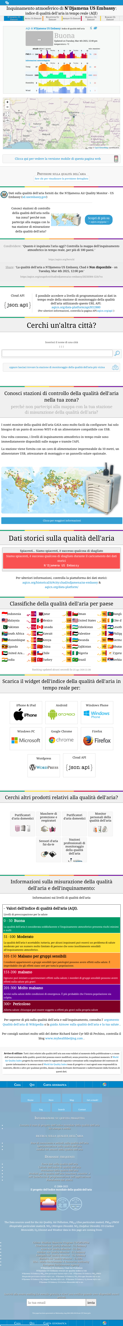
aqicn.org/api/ (105, 310)
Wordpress (43, 758)
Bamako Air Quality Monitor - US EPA (60, 1258)
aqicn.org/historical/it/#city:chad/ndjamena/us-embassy (60, 582)
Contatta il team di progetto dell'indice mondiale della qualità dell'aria (59, 1125)
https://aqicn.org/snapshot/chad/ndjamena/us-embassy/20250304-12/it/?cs (61, 276)
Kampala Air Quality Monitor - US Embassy (61, 1255)
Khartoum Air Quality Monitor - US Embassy (60, 1245)
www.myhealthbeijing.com (64, 1038)
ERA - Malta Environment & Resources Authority (61, 1261)
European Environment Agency (61, 1264)
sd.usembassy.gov (34, 197)
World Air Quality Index (55, 1064)
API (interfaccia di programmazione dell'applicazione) (59, 1176)
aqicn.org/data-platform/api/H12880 (76, 307)
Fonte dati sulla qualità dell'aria (59, 1163)
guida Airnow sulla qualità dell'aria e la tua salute (84, 1024)
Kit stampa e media (59, 1128)
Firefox (97, 731)
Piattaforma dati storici (59, 1179)
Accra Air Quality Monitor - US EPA (61, 1248)
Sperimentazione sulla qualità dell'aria (59, 1146)
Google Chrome (61, 731)
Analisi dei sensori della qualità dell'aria (59, 1149)
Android (61, 705)
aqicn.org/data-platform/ (61, 587)
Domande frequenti (59, 1156)
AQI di (43, 28)
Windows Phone (97, 705)
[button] (74, 115)
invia (91, 1303)
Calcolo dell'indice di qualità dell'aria (59, 1167)
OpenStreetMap (101, 147)
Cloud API (79, 757)
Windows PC (26, 731)
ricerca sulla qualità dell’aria (59, 1135)
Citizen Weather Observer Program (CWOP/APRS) (61, 1242)
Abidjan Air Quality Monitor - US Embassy (61, 1252)
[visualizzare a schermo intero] (95, 28)
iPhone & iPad (26, 705)
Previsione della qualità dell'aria (59, 1170)
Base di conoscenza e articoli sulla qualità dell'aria (59, 1143)
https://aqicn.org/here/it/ (62, 259)
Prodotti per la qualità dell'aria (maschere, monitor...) (59, 1173)
